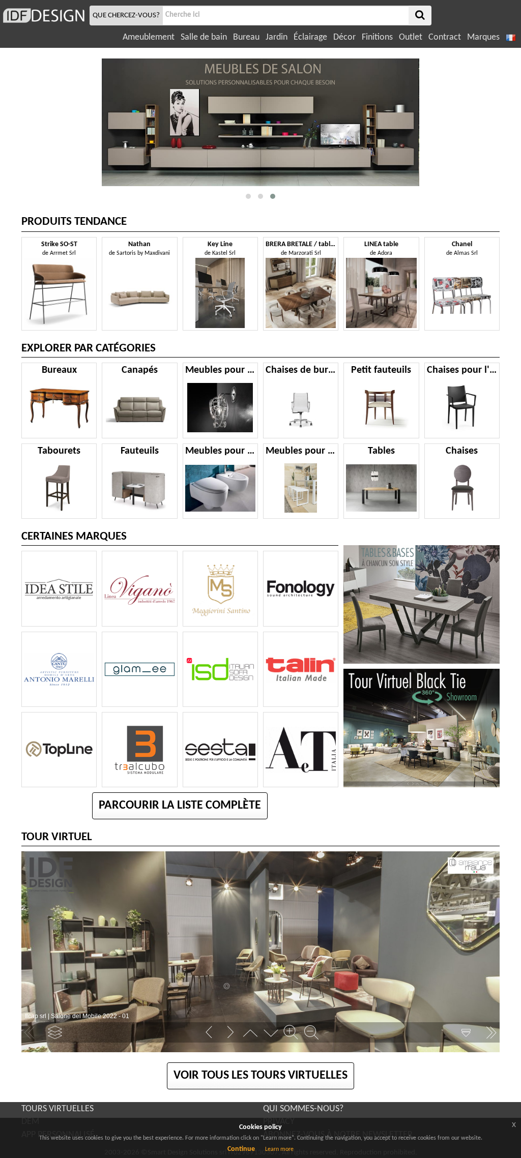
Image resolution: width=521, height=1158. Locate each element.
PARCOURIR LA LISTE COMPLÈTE (180, 805)
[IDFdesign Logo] (43, 15)
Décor (344, 37)
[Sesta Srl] (220, 750)
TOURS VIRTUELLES (57, 1109)
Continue (241, 1149)
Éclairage (310, 37)
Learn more (279, 1149)
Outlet (410, 37)
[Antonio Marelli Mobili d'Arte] (59, 669)
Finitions (377, 37)
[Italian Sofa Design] (220, 669)
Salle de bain (204, 37)
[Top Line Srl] (59, 750)
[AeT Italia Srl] (301, 750)
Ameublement (149, 37)
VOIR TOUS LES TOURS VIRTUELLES (260, 1076)
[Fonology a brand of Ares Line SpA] (301, 588)
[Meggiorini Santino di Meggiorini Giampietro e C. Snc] (220, 588)
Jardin (276, 37)
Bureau (246, 37)
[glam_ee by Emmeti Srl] (139, 669)
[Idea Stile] (59, 588)
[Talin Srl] (301, 669)
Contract (444, 37)
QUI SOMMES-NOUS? (303, 1109)
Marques (483, 37)
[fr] (512, 37)
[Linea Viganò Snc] (139, 588)
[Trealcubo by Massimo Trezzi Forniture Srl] (139, 750)
